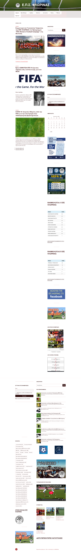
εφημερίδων (59, 351)
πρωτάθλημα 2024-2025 (21, 496)
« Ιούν (51, 131)
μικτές (28, 482)
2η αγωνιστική (28, 444)
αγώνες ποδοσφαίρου (21, 462)
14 (59, 123)
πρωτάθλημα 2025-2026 (21, 498)
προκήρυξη (19, 486)
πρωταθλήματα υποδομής (22, 500)
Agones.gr (60, 371)
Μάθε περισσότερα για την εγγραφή (22, 398)
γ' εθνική (18, 474)
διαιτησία (25, 474)
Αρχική (17, 12)
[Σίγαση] (62, 499)
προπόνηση (26, 486)
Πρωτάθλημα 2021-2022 (21, 456)
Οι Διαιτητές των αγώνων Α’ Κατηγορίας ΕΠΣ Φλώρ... (52, 392)
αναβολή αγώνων (20, 466)
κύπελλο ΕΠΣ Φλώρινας (21, 480)
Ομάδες (31, 12)
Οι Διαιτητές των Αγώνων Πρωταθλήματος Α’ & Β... (51, 403)
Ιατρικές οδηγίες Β (20, 149)
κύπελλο (28, 478)
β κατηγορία (27, 472)
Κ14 (26, 452)
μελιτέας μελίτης (20, 482)
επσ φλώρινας (27, 476)
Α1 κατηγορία (19, 446)
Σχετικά (17, 15)
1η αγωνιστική (19, 444)
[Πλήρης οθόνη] (64, 499)
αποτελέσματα (20, 468)
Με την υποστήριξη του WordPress (52, 549)
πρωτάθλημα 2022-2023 (21, 494)
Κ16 (30, 452)
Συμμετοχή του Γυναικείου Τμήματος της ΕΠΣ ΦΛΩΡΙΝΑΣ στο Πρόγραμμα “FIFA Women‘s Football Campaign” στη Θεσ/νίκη (29, 31)
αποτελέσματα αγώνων (21, 470)
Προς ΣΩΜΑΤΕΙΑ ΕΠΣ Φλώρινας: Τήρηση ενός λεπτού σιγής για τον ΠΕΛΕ (28, 69)
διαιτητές (18, 476)
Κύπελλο (38, 12)
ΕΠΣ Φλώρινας (24, 450)
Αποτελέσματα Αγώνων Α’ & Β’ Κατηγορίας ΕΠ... (51, 413)
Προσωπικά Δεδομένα (40, 549)
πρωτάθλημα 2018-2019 (21, 490)
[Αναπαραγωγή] (37, 499)
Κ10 (17, 452)
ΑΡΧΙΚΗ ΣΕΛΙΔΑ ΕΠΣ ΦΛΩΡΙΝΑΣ (21, 510)
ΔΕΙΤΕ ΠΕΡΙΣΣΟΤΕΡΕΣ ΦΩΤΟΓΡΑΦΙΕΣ (49, 538)
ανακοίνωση (29, 466)
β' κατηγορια (19, 472)
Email (48, 97)
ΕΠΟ (17, 450)
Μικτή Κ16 (18, 454)
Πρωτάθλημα (23, 12)
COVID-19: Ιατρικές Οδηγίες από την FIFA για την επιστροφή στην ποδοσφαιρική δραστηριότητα (28, 114)
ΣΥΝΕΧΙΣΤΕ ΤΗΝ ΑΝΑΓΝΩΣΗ (22, 61)
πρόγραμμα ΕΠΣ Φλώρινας (22, 502)
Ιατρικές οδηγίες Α (20, 148)
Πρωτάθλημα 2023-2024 (21, 458)
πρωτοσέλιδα (54, 351)
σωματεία (19, 506)
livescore (63, 371)
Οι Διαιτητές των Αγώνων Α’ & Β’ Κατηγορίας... (50, 439)
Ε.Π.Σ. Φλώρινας (36, 4)
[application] (51, 493)
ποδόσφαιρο (29, 484)
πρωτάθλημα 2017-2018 (21, 488)
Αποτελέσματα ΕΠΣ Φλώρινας (23, 448)
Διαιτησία (45, 12)
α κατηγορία (19, 464)
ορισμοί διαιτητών (20, 484)
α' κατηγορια (19, 460)
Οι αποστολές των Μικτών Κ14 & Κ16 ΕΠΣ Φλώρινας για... (52, 429)
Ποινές (52, 12)
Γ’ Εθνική (58, 12)
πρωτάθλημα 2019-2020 (21, 492)
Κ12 (21, 452)
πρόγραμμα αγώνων (21, 504)
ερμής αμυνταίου (20, 478)
